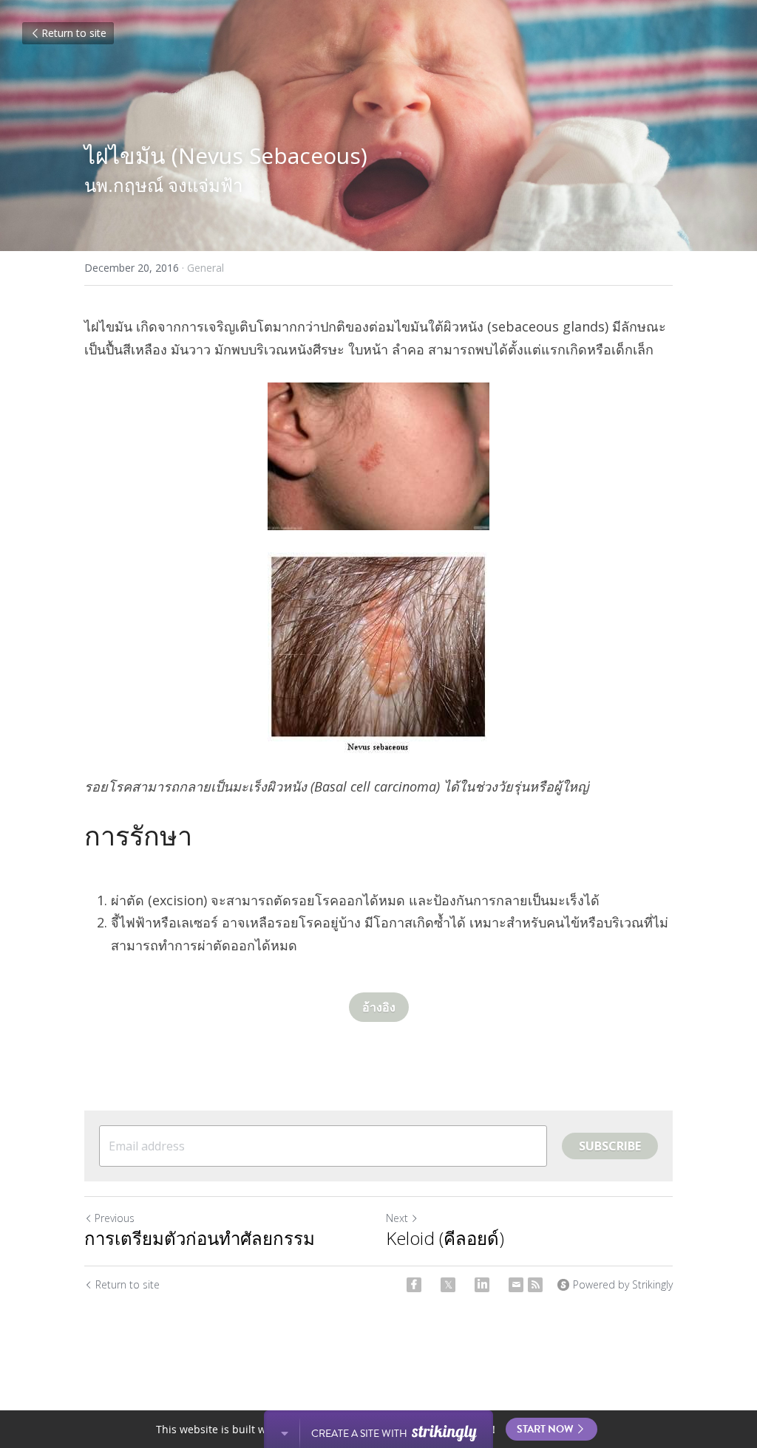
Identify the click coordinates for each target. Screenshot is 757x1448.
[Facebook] (414, 1284)
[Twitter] (448, 1284)
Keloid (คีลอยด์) (445, 1238)
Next (397, 1218)
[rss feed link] (535, 1284)
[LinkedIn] (482, 1284)
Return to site (73, 33)
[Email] (516, 1284)
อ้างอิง (379, 1007)
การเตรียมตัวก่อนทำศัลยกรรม (199, 1238)
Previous (115, 1218)
